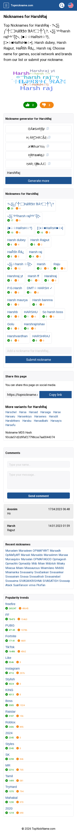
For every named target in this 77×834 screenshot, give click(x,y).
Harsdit (53, 416)
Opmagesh (59, 559)
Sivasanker (57, 572)
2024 (9, 733)
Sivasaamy (26, 572)
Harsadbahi (41, 420)
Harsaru (10, 416)
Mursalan (26, 559)
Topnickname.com (22, 5)
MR (7, 765)
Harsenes (40, 416)
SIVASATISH (50, 581)
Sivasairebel (52, 576)
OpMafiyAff (12, 555)
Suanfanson (20, 585)
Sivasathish (36, 576)
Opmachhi (11, 563)
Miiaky (61, 563)
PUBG (10, 625)
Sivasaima (11, 581)
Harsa (22, 412)
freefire (10, 604)
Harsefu (10, 425)
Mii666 (59, 568)
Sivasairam (12, 576)
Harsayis (56, 420)
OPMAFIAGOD (42, 559)
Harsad (33, 412)
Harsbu (26, 420)
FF (7, 615)
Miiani (19, 568)
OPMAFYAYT (41, 550)
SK (7, 754)
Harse (57, 412)
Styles (9, 744)
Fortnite (10, 636)
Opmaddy (25, 563)
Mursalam (11, 550)
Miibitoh (51, 563)
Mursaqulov (12, 559)
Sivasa (24, 576)
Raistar (10, 711)
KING (9, 690)
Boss (9, 701)
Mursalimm (51, 555)
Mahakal (11, 798)
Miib (34, 563)
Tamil (9, 776)
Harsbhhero (12, 420)
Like (8, 658)
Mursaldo (37, 555)
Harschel (10, 412)
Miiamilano (47, 568)
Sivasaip (64, 581)
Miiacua (10, 568)
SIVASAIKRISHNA (30, 581)
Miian (41, 563)
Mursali (25, 555)
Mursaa (63, 555)
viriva (32, 585)
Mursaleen (25, 550)
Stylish (10, 679)
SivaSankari (41, 572)
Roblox (10, 722)
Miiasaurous (32, 568)
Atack (8, 585)
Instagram (12, 668)
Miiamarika (12, 572)
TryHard (11, 787)
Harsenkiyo (25, 416)
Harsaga (45, 412)
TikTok (10, 647)
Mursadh (55, 550)
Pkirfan (40, 585)
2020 (9, 808)
